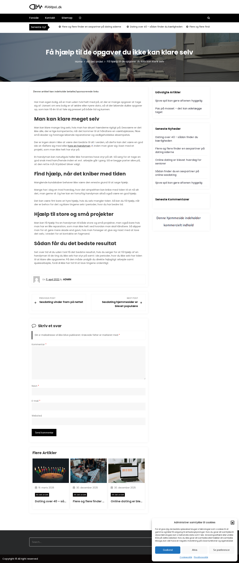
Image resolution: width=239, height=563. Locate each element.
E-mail (36, 401)
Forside (34, 18)
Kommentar (39, 344)
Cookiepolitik (186, 557)
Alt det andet (42, 494)
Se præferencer (221, 550)
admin (67, 279)
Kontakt (50, 18)
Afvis (194, 550)
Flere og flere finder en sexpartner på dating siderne (84, 26)
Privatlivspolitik (201, 557)
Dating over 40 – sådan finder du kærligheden (149, 26)
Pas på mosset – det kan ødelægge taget (178, 110)
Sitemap (67, 18)
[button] (232, 522)
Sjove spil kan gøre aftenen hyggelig (178, 101)
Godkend (168, 550)
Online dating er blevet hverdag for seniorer (178, 161)
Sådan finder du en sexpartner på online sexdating (177, 173)
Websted (37, 415)
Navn (35, 386)
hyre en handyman (79, 145)
